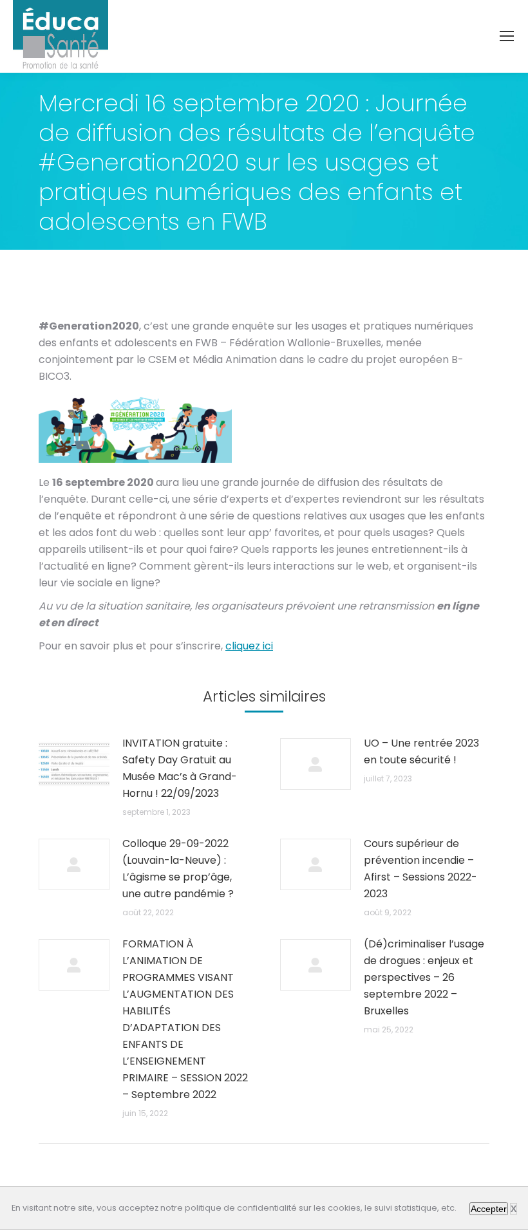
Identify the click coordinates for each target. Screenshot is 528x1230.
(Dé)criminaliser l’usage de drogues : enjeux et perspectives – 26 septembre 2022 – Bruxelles (424, 977)
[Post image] (74, 764)
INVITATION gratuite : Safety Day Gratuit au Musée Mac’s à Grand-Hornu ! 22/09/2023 (179, 768)
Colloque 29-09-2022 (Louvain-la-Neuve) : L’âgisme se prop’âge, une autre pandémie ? (178, 868)
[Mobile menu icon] (506, 36)
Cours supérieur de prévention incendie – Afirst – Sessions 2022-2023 (420, 868)
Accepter (489, 1209)
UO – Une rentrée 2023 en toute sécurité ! (421, 751)
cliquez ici (249, 645)
